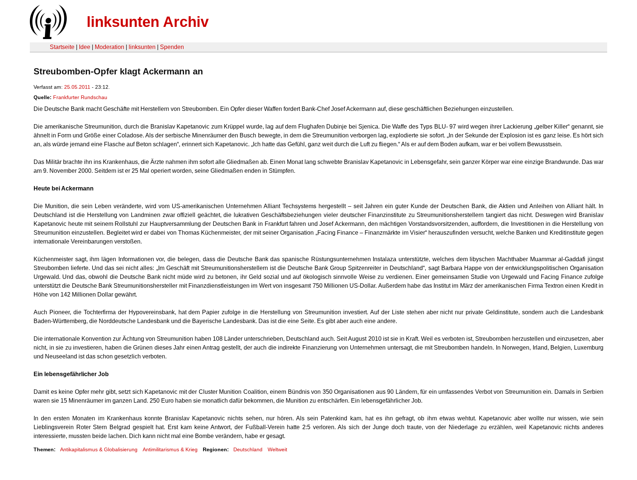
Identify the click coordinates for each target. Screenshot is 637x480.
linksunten (142, 47)
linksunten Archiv (148, 22)
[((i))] (47, 37)
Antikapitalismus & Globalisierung (99, 449)
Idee (84, 47)
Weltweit (277, 449)
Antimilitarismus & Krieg (170, 449)
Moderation (109, 47)
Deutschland (247, 449)
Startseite (62, 47)
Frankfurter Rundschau (80, 97)
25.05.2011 (77, 87)
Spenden (172, 47)
